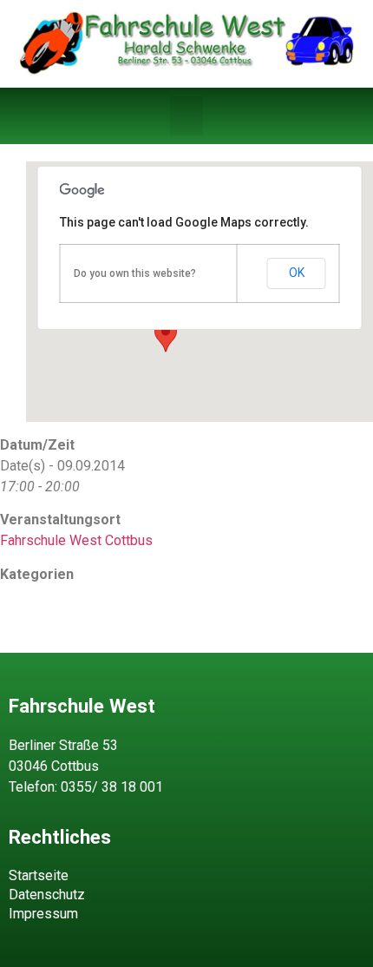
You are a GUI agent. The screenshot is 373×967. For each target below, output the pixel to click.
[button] (186, 115)
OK (296, 273)
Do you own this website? (135, 273)
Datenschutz (47, 894)
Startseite (39, 875)
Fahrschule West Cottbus (76, 540)
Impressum (43, 913)
